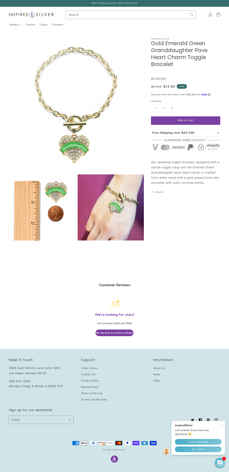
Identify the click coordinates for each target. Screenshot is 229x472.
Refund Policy (90, 386)
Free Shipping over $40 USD (173, 132)
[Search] (192, 15)
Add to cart (186, 120)
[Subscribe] (69, 420)
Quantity (156, 101)
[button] (114, 459)
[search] (131, 15)
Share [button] (159, 192)
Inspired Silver (119, 450)
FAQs (156, 380)
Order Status (89, 368)
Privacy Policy (90, 380)
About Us (159, 368)
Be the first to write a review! (114, 333)
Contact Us (88, 374)
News (156, 374)
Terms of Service (92, 393)
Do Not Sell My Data (94, 399)
